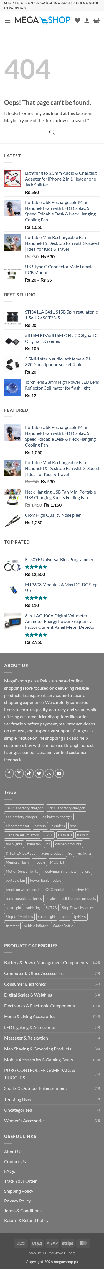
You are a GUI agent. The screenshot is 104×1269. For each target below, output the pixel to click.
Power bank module (45, 880)
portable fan (15, 880)
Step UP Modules (19, 916)
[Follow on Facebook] (9, 773)
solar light (13, 907)
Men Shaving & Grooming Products (37, 1048)
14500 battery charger (66, 808)
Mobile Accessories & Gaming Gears (38, 1059)
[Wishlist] (77, 20)
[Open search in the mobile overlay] (52, 132)
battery (40, 826)
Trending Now (17, 1099)
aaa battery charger (21, 817)
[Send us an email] (49, 773)
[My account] (87, 20)
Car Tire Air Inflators (22, 835)
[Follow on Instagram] (19, 773)
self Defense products (79, 898)
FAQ (71, 1253)
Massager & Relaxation (26, 1037)
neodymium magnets (60, 871)
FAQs (9, 1171)
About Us (13, 1151)
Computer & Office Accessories (34, 973)
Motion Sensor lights (22, 871)
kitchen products (68, 844)
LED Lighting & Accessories (30, 1027)
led (70, 853)
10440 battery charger (24, 808)
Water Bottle (63, 926)
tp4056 (80, 916)
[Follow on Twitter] (39, 773)
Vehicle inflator (36, 926)
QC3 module (55, 889)
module (39, 862)
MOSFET (57, 862)
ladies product (51, 853)
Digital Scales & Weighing (28, 994)
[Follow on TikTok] (29, 773)
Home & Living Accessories (29, 1016)
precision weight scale (23, 889)
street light (46, 916)
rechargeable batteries (24, 898)
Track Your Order (20, 1180)
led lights (84, 853)
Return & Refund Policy (26, 1220)
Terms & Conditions (23, 1210)
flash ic (82, 835)
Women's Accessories (24, 1120)
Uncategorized (18, 1110)
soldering (33, 907)
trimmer (12, 926)
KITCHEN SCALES (20, 853)
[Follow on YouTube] (59, 773)
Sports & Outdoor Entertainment (35, 1088)
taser (64, 916)
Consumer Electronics (25, 983)
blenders (58, 826)
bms (73, 826)
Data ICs (65, 835)
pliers (86, 871)
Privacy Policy (17, 1200)
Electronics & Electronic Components (39, 1005)
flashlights (14, 844)
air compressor (17, 826)
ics (48, 844)
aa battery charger (57, 817)
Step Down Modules (78, 907)
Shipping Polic (17, 1191)
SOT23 (51, 907)
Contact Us (15, 1161)
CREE (48, 835)
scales (52, 898)
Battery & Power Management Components (46, 962)
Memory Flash (17, 862)
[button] (7, 20)
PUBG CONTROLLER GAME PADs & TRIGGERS (39, 1074)
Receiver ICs (80, 889)
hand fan (34, 844)
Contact (57, 1253)
